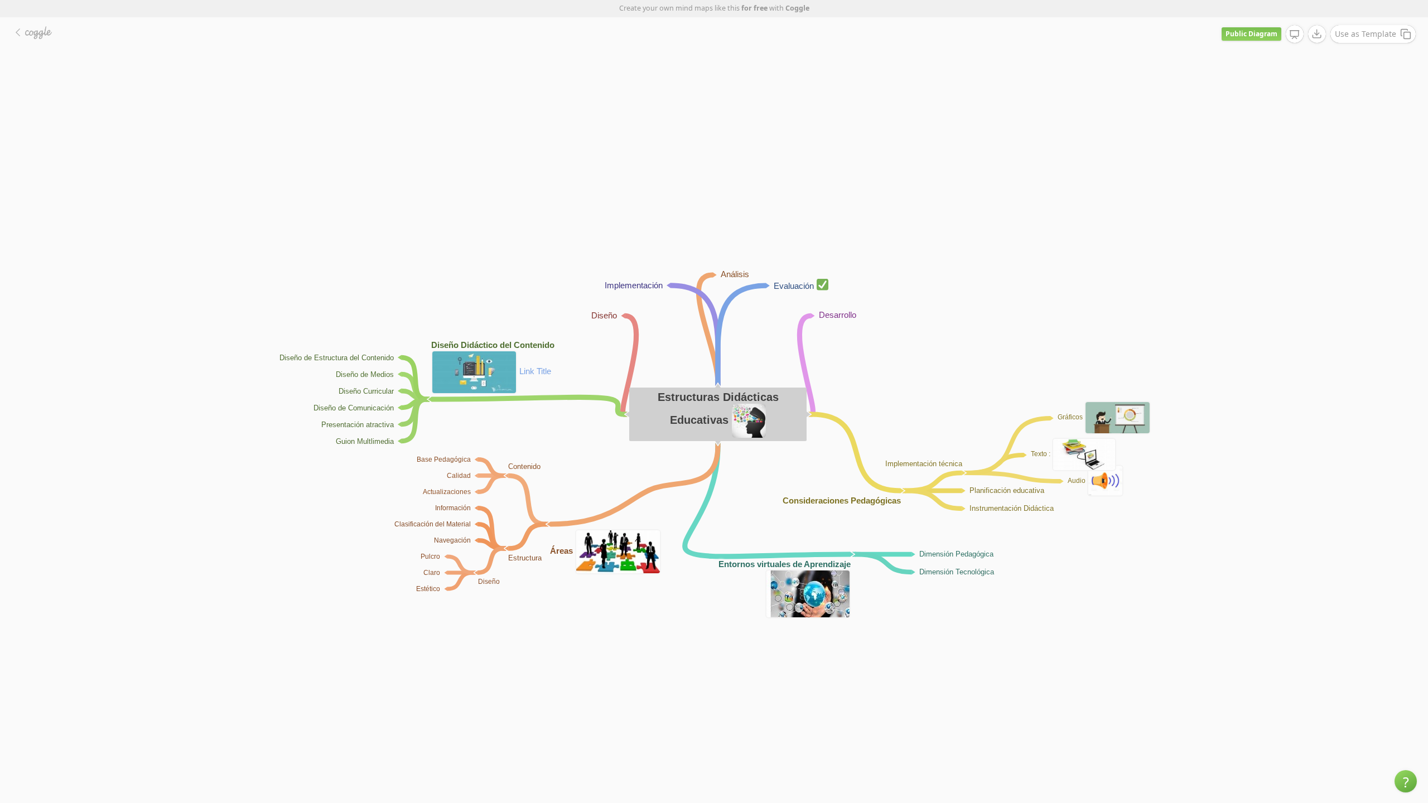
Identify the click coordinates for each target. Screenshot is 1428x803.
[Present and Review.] (1295, 34)
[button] (1406, 781)
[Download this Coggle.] (1317, 34)
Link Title (535, 371)
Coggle (797, 8)
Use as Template (1365, 33)
